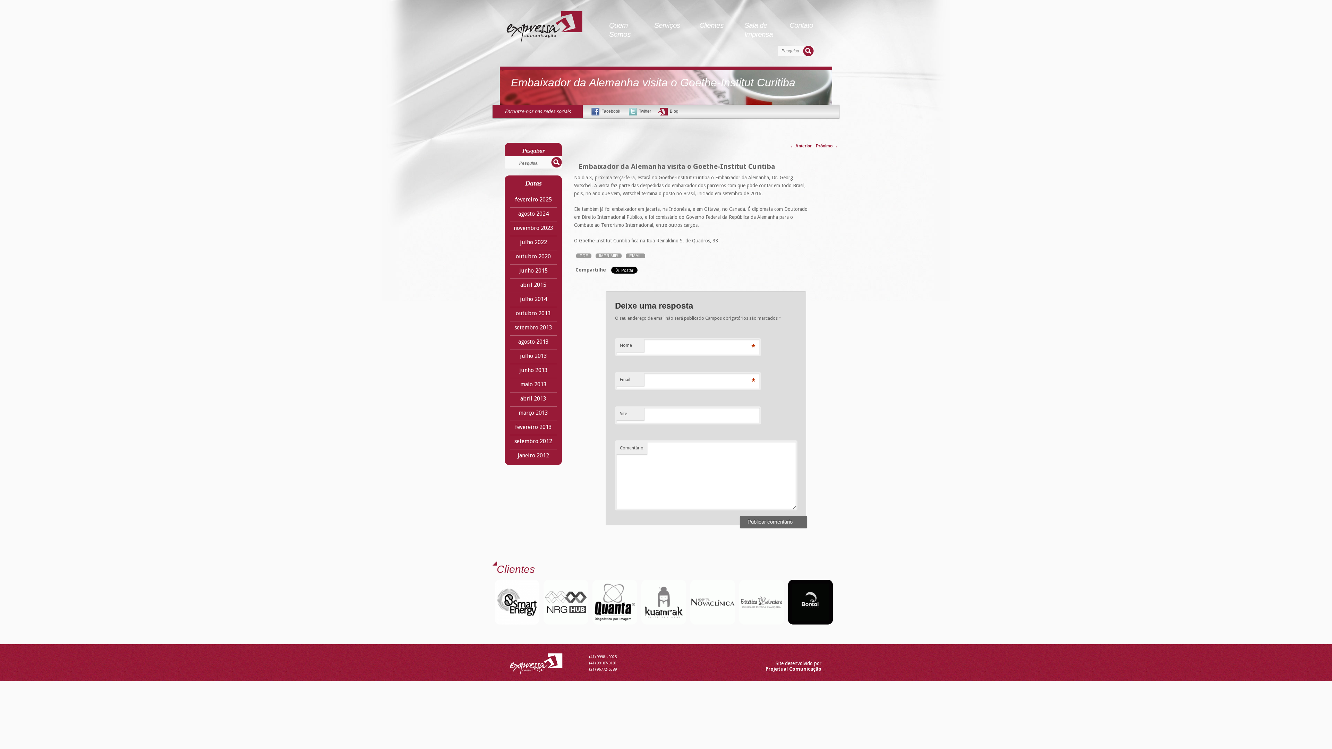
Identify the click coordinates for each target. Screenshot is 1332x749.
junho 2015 (533, 270)
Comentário (631, 447)
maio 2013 (533, 384)
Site (623, 413)
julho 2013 (533, 356)
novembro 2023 (533, 228)
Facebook (610, 111)
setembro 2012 (533, 441)
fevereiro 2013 (533, 427)
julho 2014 (533, 299)
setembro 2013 (533, 327)
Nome (626, 345)
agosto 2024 (533, 213)
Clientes (711, 25)
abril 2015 (533, 285)
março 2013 (533, 413)
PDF (584, 255)
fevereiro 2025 (533, 199)
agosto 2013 (533, 341)
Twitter (645, 111)
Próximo (827, 146)
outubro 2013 (533, 313)
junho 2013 (533, 370)
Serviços (667, 25)
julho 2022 (533, 242)
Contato (801, 25)
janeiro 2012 (533, 455)
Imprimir (608, 255)
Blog (674, 111)
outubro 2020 (533, 256)
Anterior (801, 146)
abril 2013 (533, 398)
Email (635, 255)
